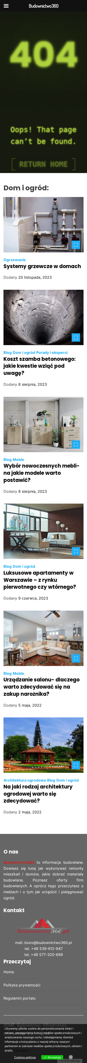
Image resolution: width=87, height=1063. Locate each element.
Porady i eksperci (52, 352)
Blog (7, 352)
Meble (18, 459)
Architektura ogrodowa (24, 780)
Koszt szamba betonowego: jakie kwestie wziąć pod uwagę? (39, 366)
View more (21, 1050)
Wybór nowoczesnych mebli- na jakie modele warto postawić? (41, 473)
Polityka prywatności (21, 985)
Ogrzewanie (14, 259)
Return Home (43, 164)
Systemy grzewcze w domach (42, 266)
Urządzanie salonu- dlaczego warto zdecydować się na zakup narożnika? (41, 687)
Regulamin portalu (19, 998)
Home (8, 972)
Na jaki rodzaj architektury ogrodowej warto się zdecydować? (38, 794)
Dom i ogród (24, 352)
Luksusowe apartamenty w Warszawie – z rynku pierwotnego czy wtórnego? (39, 580)
